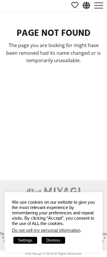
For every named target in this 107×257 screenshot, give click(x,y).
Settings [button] (25, 240)
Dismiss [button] (53, 240)
